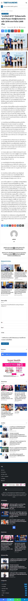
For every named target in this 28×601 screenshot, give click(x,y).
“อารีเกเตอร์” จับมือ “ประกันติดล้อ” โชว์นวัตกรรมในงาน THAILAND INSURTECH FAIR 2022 (18, 443)
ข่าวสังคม (3, 478)
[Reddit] (15, 226)
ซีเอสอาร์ (3, 480)
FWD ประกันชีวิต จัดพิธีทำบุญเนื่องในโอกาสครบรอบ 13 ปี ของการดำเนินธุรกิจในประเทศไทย (7, 414)
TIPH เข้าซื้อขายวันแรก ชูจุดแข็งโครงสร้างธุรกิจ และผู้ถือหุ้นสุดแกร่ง (17, 455)
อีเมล (2, 327)
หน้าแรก (2, 470)
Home (3, 10)
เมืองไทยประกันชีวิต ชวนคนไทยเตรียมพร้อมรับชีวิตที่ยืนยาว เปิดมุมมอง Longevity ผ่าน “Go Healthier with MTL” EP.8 (7, 395)
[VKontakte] (18, 226)
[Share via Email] (20, 226)
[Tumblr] (10, 226)
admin (4, 27)
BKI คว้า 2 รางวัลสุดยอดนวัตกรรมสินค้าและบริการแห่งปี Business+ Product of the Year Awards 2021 (18, 449)
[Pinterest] (13, 226)
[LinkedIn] (7, 226)
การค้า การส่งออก (9, 10)
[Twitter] (5, 226)
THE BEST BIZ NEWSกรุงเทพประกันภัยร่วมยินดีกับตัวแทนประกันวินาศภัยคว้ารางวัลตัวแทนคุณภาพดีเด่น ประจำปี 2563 (18, 435)
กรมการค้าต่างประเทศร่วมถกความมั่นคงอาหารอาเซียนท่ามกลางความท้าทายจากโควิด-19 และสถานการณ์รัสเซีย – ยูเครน (21, 275)
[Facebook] (2, 226)
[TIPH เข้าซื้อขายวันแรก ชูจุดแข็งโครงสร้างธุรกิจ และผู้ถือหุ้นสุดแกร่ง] (5, 456)
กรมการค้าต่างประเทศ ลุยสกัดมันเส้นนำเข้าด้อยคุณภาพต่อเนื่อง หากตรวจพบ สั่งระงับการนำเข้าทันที (7, 291)
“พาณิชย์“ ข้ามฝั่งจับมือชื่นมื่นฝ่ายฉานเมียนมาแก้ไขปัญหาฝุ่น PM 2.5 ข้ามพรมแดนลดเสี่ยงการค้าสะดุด (21, 291)
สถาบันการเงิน (4, 474)
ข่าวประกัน (3, 472)
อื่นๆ (2, 595)
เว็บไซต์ (2, 332)
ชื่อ (2, 322)
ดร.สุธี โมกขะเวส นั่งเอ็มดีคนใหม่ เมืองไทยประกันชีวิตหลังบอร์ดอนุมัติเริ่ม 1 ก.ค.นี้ (17, 428)
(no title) (17, 412)
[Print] (23, 226)
